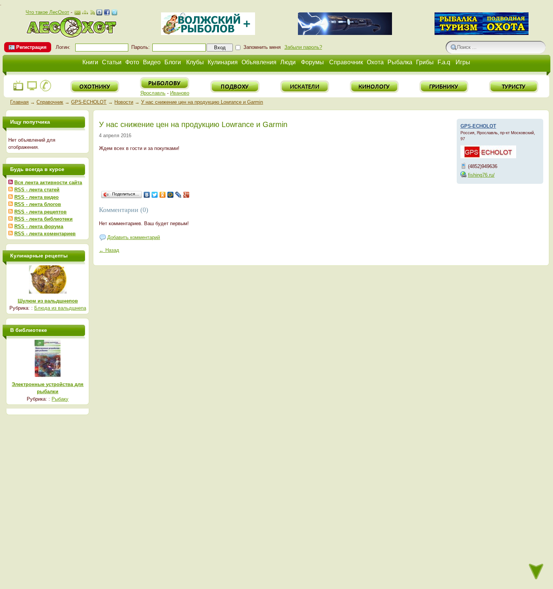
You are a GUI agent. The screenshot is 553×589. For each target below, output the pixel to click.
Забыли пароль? (303, 47)
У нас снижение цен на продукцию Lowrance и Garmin (202, 102)
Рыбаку (60, 399)
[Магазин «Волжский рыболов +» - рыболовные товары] (208, 33)
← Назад (109, 250)
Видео (152, 62)
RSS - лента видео (36, 197)
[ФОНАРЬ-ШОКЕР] (345, 33)
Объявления (259, 62)
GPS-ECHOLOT (88, 102)
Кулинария (223, 62)
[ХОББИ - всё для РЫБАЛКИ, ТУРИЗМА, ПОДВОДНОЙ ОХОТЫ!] (481, 33)
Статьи (112, 62)
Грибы (425, 62)
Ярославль (153, 93)
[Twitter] (155, 195)
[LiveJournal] (178, 195)
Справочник (346, 62)
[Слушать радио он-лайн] (18, 90)
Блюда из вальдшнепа (60, 308)
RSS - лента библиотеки (43, 219)
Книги (90, 62)
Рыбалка (399, 62)
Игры (463, 62)
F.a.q (444, 62)
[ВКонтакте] (147, 195)
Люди (288, 62)
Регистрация (31, 47)
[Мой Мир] (171, 195)
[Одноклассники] (163, 195)
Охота (375, 62)
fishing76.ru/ (481, 175)
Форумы (312, 62)
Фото (132, 62)
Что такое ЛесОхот (47, 12)
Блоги (172, 62)
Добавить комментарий (133, 237)
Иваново (179, 93)
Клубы (195, 62)
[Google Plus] (186, 195)
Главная (19, 102)
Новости (123, 102)
